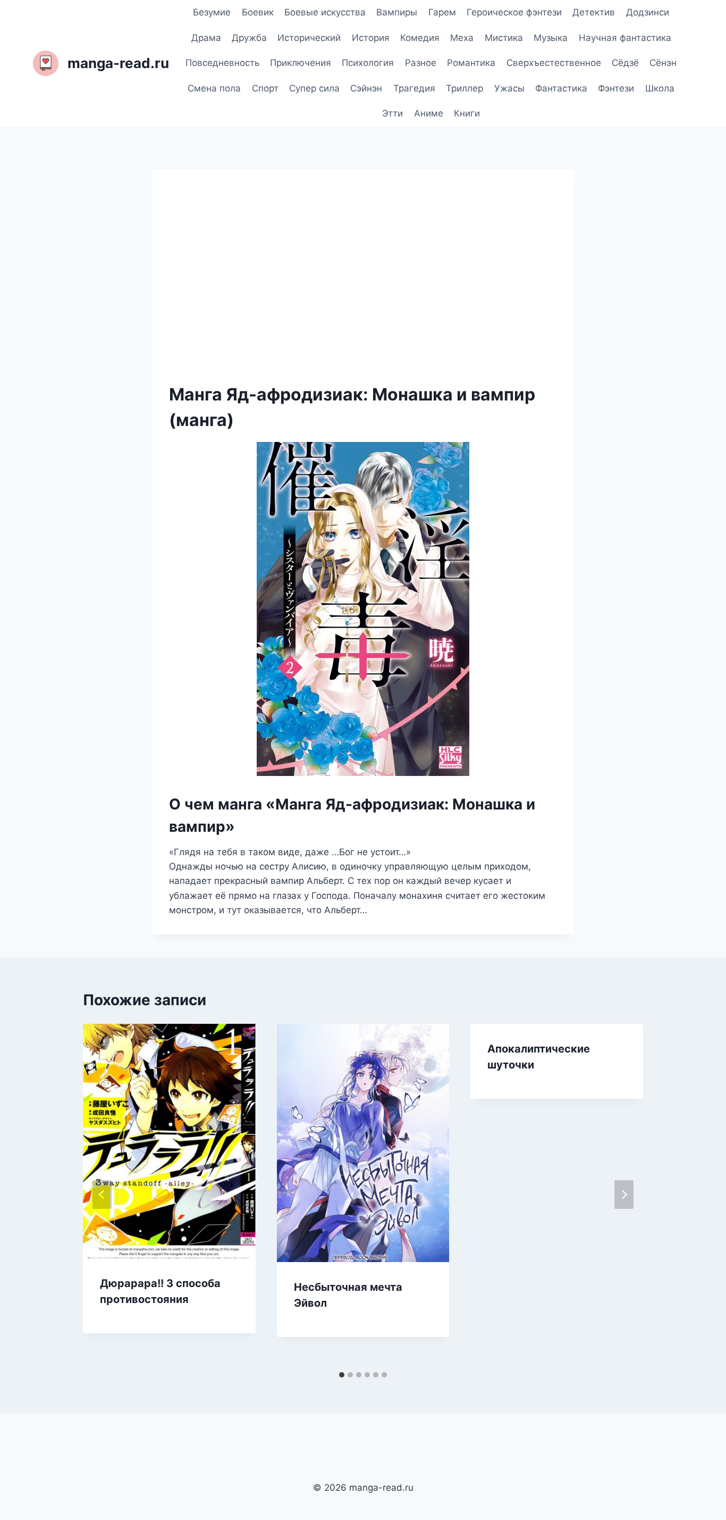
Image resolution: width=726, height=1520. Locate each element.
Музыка (551, 37)
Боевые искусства (325, 12)
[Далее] (624, 1194)
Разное (420, 62)
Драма (206, 37)
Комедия (420, 37)
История (371, 37)
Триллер (464, 88)
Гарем (442, 12)
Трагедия (414, 88)
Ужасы (509, 88)
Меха (462, 37)
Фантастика (561, 88)
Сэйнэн (366, 88)
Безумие (212, 12)
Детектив (593, 12)
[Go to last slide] (102, 1194)
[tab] (341, 1374)
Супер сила (314, 88)
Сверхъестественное (553, 62)
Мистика (504, 37)
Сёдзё (625, 62)
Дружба (249, 37)
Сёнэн (663, 62)
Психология (368, 62)
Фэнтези (616, 88)
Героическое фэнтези (514, 12)
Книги (467, 113)
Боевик (258, 12)
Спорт (265, 88)
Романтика (471, 62)
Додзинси (647, 12)
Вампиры (396, 12)
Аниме (428, 113)
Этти (392, 113)
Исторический (309, 37)
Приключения (300, 62)
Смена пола (214, 88)
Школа (659, 88)
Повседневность (222, 62)
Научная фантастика (625, 37)
